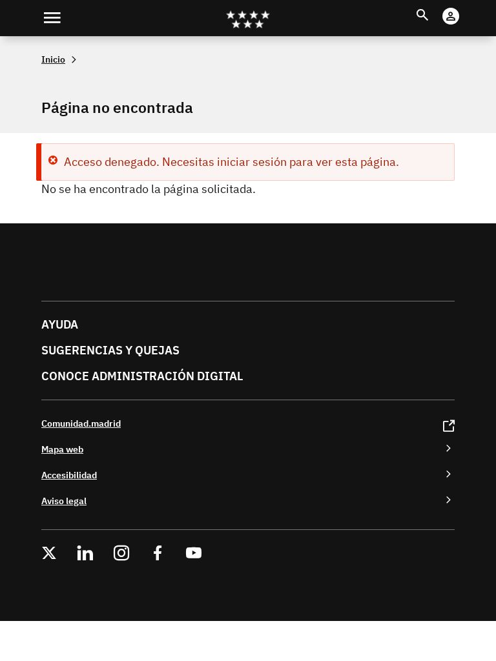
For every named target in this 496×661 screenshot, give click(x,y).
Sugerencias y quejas (110, 350)
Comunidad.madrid (81, 423)
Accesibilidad (69, 475)
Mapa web (62, 449)
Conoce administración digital (142, 376)
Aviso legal (64, 500)
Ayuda (59, 324)
